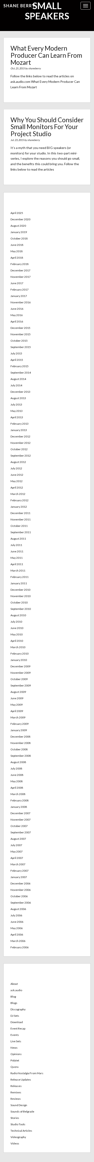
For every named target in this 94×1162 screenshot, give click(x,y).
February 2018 (19, 264)
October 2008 (19, 749)
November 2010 (20, 596)
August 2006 (18, 909)
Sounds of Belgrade (22, 1111)
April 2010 (16, 640)
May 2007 (16, 851)
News (14, 1047)
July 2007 (16, 845)
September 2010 (20, 609)
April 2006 (16, 934)
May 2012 (16, 481)
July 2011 (16, 545)
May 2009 (16, 704)
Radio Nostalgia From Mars (26, 1073)
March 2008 (17, 794)
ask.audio (16, 990)
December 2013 (20, 391)
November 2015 (20, 334)
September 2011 (20, 532)
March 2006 (17, 941)
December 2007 (20, 813)
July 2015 (16, 353)
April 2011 (16, 564)
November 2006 (20, 890)
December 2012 (20, 436)
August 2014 (18, 379)
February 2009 (19, 723)
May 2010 (16, 634)
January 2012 (18, 506)
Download (16, 1022)
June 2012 (16, 474)
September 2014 (20, 372)
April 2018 (16, 257)
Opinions (16, 1054)
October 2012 (19, 449)
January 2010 (18, 660)
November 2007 (20, 819)
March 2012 (17, 494)
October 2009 (19, 679)
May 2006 (16, 928)
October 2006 (19, 896)
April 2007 (16, 858)
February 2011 (19, 577)
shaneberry (34, 68)
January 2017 (18, 296)
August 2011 (18, 538)
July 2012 (16, 468)
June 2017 (16, 283)
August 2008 (18, 762)
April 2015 (16, 359)
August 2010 (18, 615)
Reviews (15, 1098)
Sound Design (18, 1105)
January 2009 (18, 730)
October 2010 (19, 602)
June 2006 (16, 921)
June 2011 (16, 551)
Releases (16, 1086)
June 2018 (16, 245)
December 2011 (20, 513)
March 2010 (17, 647)
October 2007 (19, 826)
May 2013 (16, 411)
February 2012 (19, 500)
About (14, 983)
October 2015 (19, 340)
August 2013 (18, 398)
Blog (13, 996)
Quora (14, 1066)
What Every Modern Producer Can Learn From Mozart (46, 55)
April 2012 (16, 487)
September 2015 (20, 347)
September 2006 (20, 902)
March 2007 (17, 864)
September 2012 (20, 455)
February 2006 (19, 947)
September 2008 (20, 755)
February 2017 (19, 289)
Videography (18, 1137)
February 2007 (19, 870)
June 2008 (16, 775)
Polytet (14, 1060)
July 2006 (16, 915)
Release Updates (20, 1079)
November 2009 (20, 672)
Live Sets (15, 1041)
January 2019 (18, 232)
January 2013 (18, 430)
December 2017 (20, 270)
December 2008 (20, 736)
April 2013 (16, 417)
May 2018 (16, 251)
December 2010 (20, 589)
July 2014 (16, 385)
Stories (14, 1118)
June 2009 (16, 698)
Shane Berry (19, 5)
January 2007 (18, 877)
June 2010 (16, 628)
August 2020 (18, 225)
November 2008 (20, 743)
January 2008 (18, 806)
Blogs (13, 1003)
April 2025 (16, 213)
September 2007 (20, 832)
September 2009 (20, 685)
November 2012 (20, 443)
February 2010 (19, 653)
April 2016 (16, 321)
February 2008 (19, 800)
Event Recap (17, 1028)
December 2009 (20, 666)
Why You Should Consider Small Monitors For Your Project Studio (47, 127)
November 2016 (20, 302)
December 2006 (20, 883)
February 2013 (19, 423)
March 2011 (17, 570)
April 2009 (16, 711)
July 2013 (16, 404)
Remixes (15, 1092)
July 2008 (16, 768)
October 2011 (19, 526)
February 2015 (19, 366)
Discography (18, 1009)
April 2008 (16, 787)
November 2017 (20, 276)
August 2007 (18, 838)
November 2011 (20, 519)
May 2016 (16, 315)
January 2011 (18, 583)
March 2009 (17, 717)
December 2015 (20, 328)
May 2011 (16, 557)
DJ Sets (14, 1015)
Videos (14, 1143)
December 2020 (20, 219)
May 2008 (16, 781)
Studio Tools (17, 1124)
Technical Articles (21, 1130)
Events (14, 1035)
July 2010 (16, 621)
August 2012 (18, 462)
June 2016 (16, 308)
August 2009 (18, 692)
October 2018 (19, 238)
